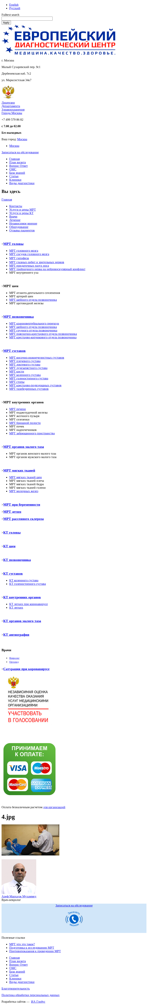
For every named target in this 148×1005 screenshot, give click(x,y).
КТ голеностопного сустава (27, 583)
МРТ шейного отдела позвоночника (33, 327)
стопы (16, 381)
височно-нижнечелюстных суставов (36, 357)
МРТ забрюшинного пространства (32, 433)
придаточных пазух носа (29, 265)
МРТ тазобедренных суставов (29, 388)
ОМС (12, 169)
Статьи (13, 176)
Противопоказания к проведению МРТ (35, 951)
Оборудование (18, 227)
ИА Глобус (38, 1001)
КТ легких (16, 607)
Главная (14, 159)
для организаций (54, 807)
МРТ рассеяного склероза (23, 519)
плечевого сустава (24, 361)
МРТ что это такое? (22, 944)
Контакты (15, 206)
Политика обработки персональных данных (31, 995)
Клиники (15, 179)
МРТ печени (17, 409)
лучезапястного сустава (28, 368)
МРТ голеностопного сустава (28, 378)
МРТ (12, 477)
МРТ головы (13, 244)
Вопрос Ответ (18, 165)
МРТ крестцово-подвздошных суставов (35, 385)
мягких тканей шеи (29, 477)
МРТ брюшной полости (25, 423)
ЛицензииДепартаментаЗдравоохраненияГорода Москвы (13, 108)
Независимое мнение (23, 223)
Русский (14, 8)
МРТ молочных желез (23, 491)
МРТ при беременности (21, 504)
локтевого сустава (24, 364)
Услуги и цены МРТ (22, 209)
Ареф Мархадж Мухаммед (19, 896)
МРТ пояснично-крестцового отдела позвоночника (43, 334)
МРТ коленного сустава (25, 375)
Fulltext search (10, 14)
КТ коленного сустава (23, 580)
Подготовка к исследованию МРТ (31, 947)
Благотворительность (16, 988)
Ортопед (14, 661)
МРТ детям (12, 512)
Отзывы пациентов (22, 230)
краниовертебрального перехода (34, 323)
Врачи (13, 216)
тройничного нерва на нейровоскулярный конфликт (47, 269)
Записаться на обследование (20, 152)
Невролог (14, 658)
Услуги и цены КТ (21, 213)
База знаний (17, 172)
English (13, 4)
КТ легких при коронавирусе (28, 604)
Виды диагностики (21, 183)
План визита (17, 162)
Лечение (14, 220)
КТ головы (12, 532)
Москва (22, 139)
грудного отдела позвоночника (33, 330)
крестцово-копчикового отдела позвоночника (43, 337)
